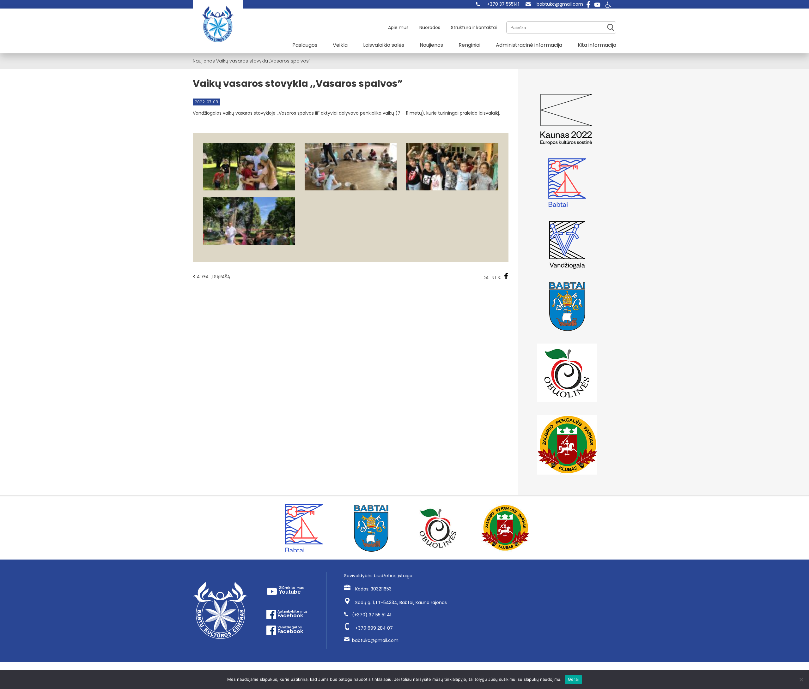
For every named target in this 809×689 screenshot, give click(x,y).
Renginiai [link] (469, 45)
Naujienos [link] (431, 45)
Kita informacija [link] (597, 45)
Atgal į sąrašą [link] (211, 276)
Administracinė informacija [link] (529, 45)
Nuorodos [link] (429, 27)
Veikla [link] (340, 45)
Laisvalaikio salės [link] (383, 45)
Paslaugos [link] (304, 45)
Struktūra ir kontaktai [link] (474, 27)
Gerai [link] (573, 679)
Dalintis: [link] (492, 277)
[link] (497, 4)
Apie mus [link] (398, 27)
